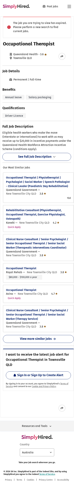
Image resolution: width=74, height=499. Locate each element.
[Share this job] (62, 56)
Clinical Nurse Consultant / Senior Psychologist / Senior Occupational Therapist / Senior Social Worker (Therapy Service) (37, 314)
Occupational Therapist (21, 268)
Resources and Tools (34, 426)
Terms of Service (47, 474)
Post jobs (52, 6)
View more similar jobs (36, 339)
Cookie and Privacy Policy (44, 386)
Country (24, 444)
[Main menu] (69, 6)
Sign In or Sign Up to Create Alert (40, 375)
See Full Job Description (34, 157)
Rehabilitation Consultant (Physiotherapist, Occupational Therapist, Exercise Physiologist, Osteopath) (35, 214)
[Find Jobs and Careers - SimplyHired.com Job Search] (16, 6)
